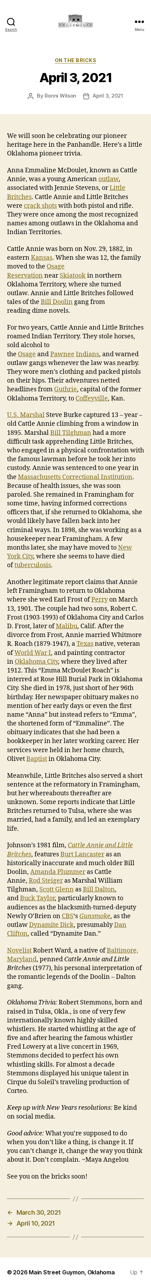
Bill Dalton (99, 889)
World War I (32, 653)
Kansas (41, 258)
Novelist (19, 951)
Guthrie (65, 389)
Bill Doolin (57, 302)
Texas (85, 644)
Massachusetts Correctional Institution (75, 477)
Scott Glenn (56, 889)
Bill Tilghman (70, 433)
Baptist (36, 759)
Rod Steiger (46, 881)
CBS (67, 916)
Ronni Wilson (60, 95)
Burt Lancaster (82, 854)
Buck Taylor (37, 898)
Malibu (66, 626)
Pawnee (62, 354)
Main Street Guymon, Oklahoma (71, 1272)
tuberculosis (32, 565)
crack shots (40, 206)
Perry (99, 600)
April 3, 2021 (108, 95)
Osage (27, 354)
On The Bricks (76, 60)
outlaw (108, 179)
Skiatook (73, 276)
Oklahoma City (36, 662)
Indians (87, 354)
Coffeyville (92, 398)
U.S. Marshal (26, 415)
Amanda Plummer (57, 872)
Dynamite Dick (51, 925)
